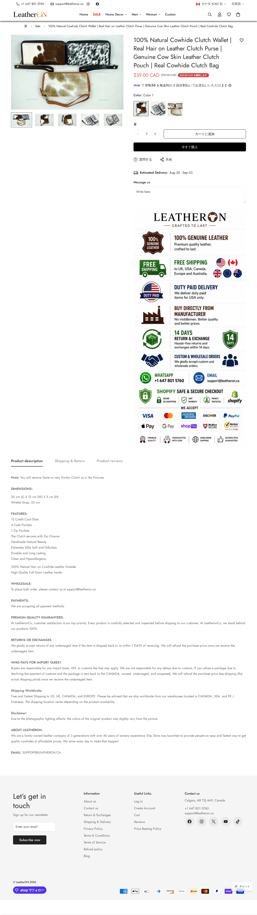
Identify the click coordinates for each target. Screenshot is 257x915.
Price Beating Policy (147, 828)
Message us (142, 182)
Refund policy (93, 849)
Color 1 (141, 108)
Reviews (139, 822)
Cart (137, 815)
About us (90, 801)
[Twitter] (213, 821)
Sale (37, 26)
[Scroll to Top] (249, 893)
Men (135, 14)
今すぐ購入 (190, 147)
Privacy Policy (93, 828)
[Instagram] (88, 4)
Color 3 (175, 108)
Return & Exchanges (97, 815)
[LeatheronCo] (30, 14)
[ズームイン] (114, 43)
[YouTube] (225, 821)
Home (84, 14)
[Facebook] (97, 4)
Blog (87, 856)
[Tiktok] (238, 821)
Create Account (144, 808)
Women (151, 14)
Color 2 (158, 108)
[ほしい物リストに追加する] (241, 40)
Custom (170, 14)
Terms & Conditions (97, 835)
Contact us (91, 808)
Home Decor (114, 14)
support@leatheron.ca (199, 813)
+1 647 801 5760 (197, 808)
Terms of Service (95, 842)
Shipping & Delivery (97, 822)
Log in (138, 801)
